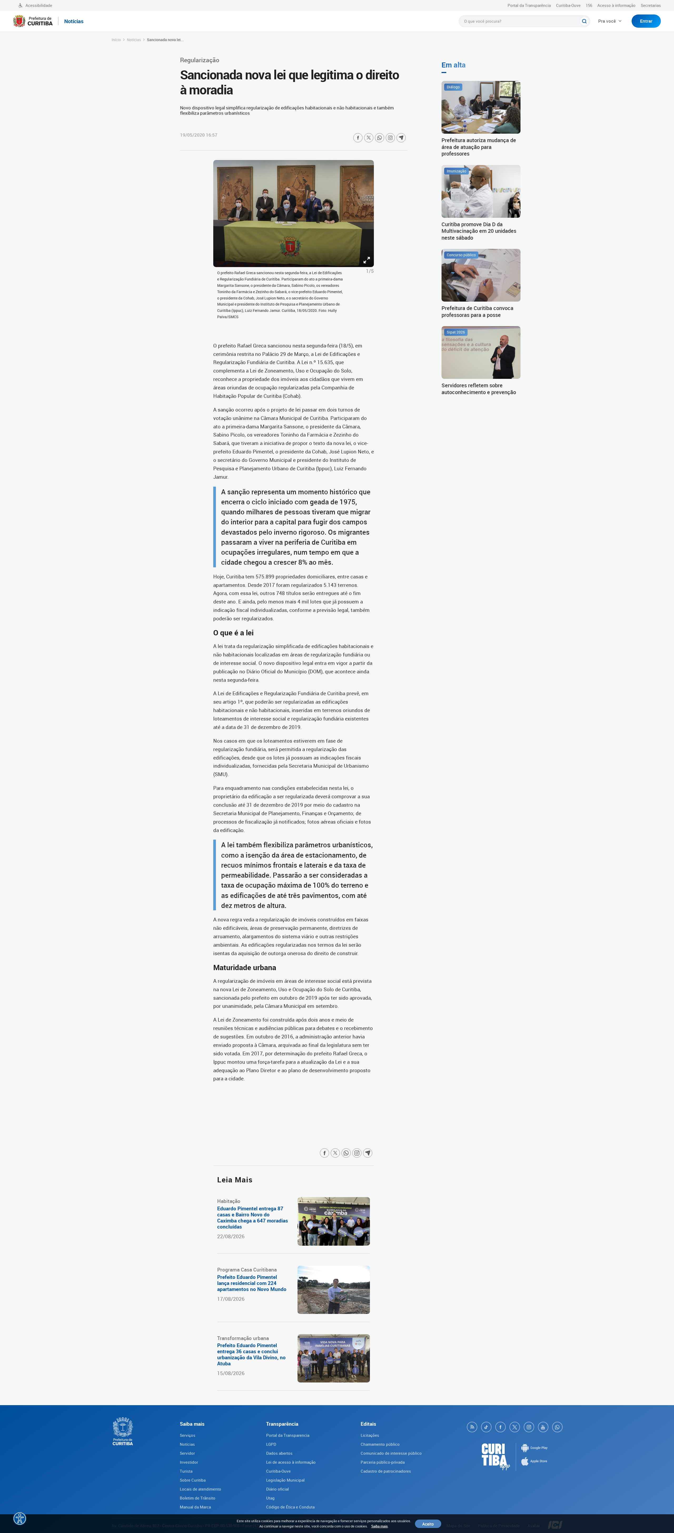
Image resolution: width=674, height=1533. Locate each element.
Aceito (428, 1523)
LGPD (271, 1444)
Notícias (134, 39)
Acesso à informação (616, 5)
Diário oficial (277, 1489)
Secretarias (651, 5)
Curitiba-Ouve (568, 5)
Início (116, 39)
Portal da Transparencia (287, 1435)
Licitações (370, 1435)
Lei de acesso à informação (291, 1462)
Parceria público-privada (383, 1462)
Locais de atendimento (200, 1489)
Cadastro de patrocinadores (386, 1471)
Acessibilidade (39, 5)
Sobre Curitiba (193, 1480)
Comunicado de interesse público (391, 1453)
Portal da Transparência (529, 5)
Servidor (187, 1453)
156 (589, 5)
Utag (270, 1498)
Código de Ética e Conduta (290, 1507)
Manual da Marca (195, 1507)
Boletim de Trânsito (197, 1498)
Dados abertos (279, 1453)
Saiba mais (379, 1526)
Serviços (187, 1435)
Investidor (189, 1462)
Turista (186, 1471)
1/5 (370, 271)
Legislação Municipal (285, 1480)
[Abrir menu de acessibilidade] (19, 1518)
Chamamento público (380, 1444)
